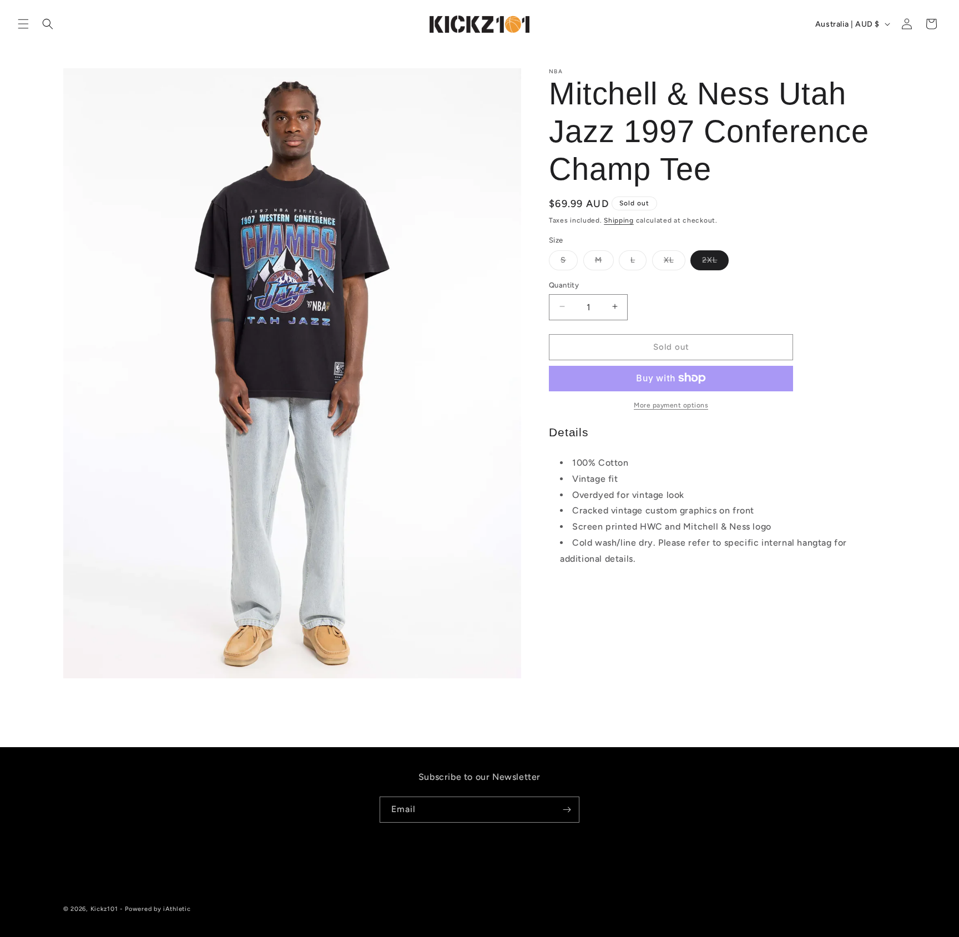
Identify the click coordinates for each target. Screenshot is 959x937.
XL (674, 262)
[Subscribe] (566, 810)
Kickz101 (104, 909)
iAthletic (176, 909)
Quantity (564, 284)
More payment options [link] (671, 405)
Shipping (619, 220)
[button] (23, 24)
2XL (715, 262)
